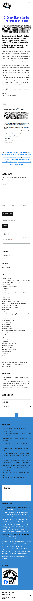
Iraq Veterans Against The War (9, 305)
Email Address (7, 239)
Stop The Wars (5, 337)
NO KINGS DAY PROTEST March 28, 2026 (16, 463)
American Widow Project (8, 284)
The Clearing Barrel (12, 162)
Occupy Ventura (6, 324)
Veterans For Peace (6, 351)
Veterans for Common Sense (9, 349)
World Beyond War (6, 267)
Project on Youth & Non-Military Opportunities (13, 330)
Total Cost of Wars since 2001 (9, 343)
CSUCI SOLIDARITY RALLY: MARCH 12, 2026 (16, 460)
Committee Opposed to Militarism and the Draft (14, 293)
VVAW (3, 356)
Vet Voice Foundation (7, 347)
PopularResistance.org (7, 328)
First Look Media (6, 299)
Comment (5, 184)
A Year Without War (6, 278)
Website (24, 206)
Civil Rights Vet (5, 288)
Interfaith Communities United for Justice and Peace (14, 303)
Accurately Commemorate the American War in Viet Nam (16, 280)
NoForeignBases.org (7, 322)
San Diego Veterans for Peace (9, 333)
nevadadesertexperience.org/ (9, 320)
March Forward (5, 309)
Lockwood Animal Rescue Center (10, 307)
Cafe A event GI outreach (11, 152)
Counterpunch (5, 295)
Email (14, 206)
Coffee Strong (20, 154)
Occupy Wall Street (6, 326)
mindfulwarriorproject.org (8, 312)
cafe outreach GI (22, 152)
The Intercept (5, 339)
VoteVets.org (5, 353)
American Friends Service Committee (11, 282)
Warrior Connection (7, 360)
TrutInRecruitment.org (7, 345)
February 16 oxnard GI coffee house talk (17, 159)
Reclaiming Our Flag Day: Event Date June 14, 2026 (15, 387)
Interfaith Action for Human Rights (10, 301)
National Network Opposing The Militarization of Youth (15, 314)
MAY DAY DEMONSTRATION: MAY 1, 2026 (16, 453)
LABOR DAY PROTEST (10, 480)
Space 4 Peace (5, 335)
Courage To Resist (6, 297)
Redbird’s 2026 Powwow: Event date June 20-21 (14, 385)
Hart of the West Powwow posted (13, 477)
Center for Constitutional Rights (9, 286)
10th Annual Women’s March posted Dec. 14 (16, 465)
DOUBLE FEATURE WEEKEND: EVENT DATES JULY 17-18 (16, 381)
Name (4, 206)
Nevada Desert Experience (8, 318)
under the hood (19, 164)
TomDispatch (5, 341)
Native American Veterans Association (11, 316)
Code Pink (4, 291)
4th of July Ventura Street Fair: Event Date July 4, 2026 (16, 383)
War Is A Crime (5, 358)
